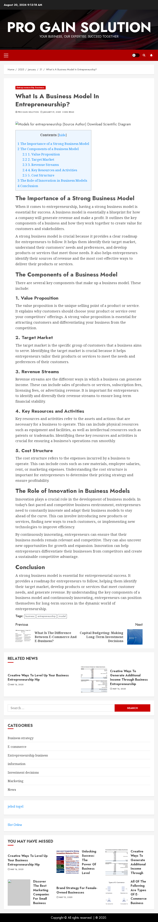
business (29, 616)
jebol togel (15, 806)
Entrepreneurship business (31, 87)
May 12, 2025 (65, 897)
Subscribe (151, 55)
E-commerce (17, 747)
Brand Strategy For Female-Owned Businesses (76, 890)
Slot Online (15, 825)
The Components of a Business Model (48, 149)
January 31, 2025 (52, 112)
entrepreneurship (46, 616)
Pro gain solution (79, 27)
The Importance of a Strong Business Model (53, 143)
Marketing (16, 781)
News (12, 790)
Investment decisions (23, 772)
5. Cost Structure (38, 175)
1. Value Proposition (41, 154)
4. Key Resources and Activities (50, 170)
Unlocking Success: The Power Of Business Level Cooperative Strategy (91, 866)
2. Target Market (38, 159)
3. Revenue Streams (41, 164)
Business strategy (21, 738)
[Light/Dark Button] (136, 55)
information (16, 764)
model (62, 616)
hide (62, 135)
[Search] (144, 55)
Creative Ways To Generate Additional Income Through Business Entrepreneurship (129, 677)
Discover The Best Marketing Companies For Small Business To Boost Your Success (41, 898)
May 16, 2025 (17, 684)
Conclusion (28, 186)
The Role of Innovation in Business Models (52, 180)
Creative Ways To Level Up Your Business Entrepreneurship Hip (38, 677)
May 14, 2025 (119, 689)
